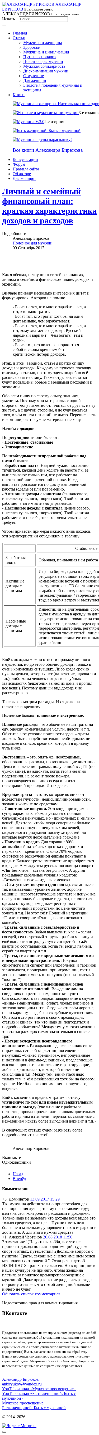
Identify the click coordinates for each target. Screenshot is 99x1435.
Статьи (19, 38)
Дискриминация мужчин (45, 71)
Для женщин (34, 80)
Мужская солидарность (44, 66)
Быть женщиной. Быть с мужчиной (34, 1407)
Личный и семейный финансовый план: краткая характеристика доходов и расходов (49, 206)
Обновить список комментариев (31, 1294)
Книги (19, 94)
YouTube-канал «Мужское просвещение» (39, 1389)
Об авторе (22, 174)
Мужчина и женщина (42, 42)
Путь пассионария (39, 57)
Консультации (25, 159)
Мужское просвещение (23, 1403)
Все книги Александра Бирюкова (48, 150)
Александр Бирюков (20, 1379)
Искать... (10, 19)
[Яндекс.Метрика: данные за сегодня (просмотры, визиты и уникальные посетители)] (19, 1425)
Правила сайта (26, 169)
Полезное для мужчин (43, 61)
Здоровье (31, 47)
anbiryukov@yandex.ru (22, 1384)
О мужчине (33, 76)
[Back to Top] (4, 1432)
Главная (20, 33)
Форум (19, 164)
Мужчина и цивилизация (46, 52)
